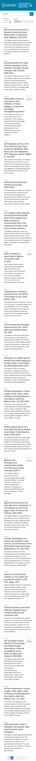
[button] (10, 22)
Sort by (16, 19)
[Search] (31, 14)
